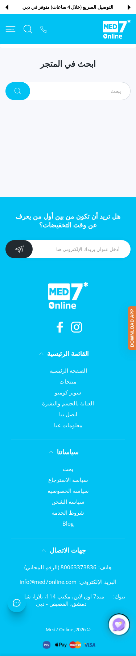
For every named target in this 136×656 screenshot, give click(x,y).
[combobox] (73, 91)
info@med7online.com (48, 581)
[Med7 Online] (117, 29)
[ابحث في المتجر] (28, 29)
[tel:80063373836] (44, 28)
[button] (129, 7)
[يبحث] (17, 91)
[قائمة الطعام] (10, 29)
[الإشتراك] (19, 249)
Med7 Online (59, 629)
